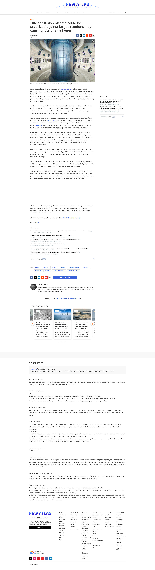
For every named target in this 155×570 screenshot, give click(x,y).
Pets (94, 536)
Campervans (85, 530)
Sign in (34, 368)
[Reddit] (87, 35)
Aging (117, 531)
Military (72, 524)
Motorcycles (108, 524)
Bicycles (107, 519)
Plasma (46, 267)
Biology (118, 522)
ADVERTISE (62, 528)
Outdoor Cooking (86, 543)
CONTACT (62, 535)
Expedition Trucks (86, 537)
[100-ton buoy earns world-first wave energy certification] (82, 314)
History (94, 526)
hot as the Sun (52, 120)
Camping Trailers (86, 533)
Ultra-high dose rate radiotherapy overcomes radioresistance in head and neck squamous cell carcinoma (55, 239)
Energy (32, 19)
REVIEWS (61, 526)
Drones (95, 522)
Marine (107, 522)
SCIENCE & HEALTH (80, 12)
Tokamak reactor (59, 270)
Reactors (38, 270)
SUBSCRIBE (112, 12)
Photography (96, 538)
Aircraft (107, 515)
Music (94, 533)
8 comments (66, 277)
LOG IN (119, 12)
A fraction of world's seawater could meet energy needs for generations (62, 325)
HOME (30, 12)
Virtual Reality (96, 545)
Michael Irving (43, 284)
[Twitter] (81, 35)
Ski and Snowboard (85, 552)
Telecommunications (98, 543)
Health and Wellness (119, 549)
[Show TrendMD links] (94, 259)
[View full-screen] (93, 41)
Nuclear (62, 267)
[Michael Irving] (33, 287)
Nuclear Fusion (74, 267)
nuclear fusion (66, 89)
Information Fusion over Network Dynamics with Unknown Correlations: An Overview (50, 235)
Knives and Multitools (84, 540)
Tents (83, 558)
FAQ (60, 540)
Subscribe (40, 527)
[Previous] (32, 324)
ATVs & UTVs (85, 524)
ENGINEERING (38, 12)
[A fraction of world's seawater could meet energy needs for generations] (62, 314)
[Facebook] (77, 35)
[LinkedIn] (84, 35)
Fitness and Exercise (119, 539)
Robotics (73, 526)
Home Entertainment (98, 529)
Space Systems (74, 529)
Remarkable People (98, 540)
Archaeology (119, 517)
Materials (73, 522)
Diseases (118, 542)
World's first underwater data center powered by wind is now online (42, 325)
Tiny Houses (85, 522)
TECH (58, 12)
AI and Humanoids (97, 515)
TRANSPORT (67, 12)
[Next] (92, 324)
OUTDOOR (49, 12)
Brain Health (119, 533)
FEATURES (62, 523)
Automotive (108, 517)
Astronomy (119, 519)
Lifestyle (95, 531)
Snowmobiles (85, 556)
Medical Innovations (119, 545)
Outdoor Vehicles (86, 517)
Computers (96, 517)
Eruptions (38, 125)
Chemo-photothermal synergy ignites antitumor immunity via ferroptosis (47, 243)
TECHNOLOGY (96, 512)
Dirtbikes (84, 535)
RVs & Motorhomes (85, 549)
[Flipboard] (90, 35)
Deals (94, 547)
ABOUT (61, 517)
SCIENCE (118, 515)
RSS (60, 537)
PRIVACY (61, 533)
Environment (119, 524)
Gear (83, 515)
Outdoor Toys (85, 519)
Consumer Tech (97, 519)
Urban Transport (109, 526)
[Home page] (77, 5)
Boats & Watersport (85, 527)
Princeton (86, 267)
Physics (47, 270)
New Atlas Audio (73, 270)
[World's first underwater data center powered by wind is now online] (43, 314)
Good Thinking (96, 524)
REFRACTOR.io (120, 512)
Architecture (74, 515)
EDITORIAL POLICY (62, 520)
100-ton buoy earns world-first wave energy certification (82, 324)
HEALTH (118, 529)
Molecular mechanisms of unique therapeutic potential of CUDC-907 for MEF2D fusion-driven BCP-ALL (55, 252)
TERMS (61, 530)
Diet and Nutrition (121, 536)
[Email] (93, 35)
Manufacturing (74, 519)
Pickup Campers (86, 546)
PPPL (38, 223)
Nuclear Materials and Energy (70, 218)
